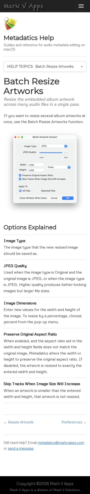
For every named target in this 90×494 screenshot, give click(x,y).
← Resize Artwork (18, 422)
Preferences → (73, 422)
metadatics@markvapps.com (61, 442)
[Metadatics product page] (10, 23)
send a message (20, 448)
